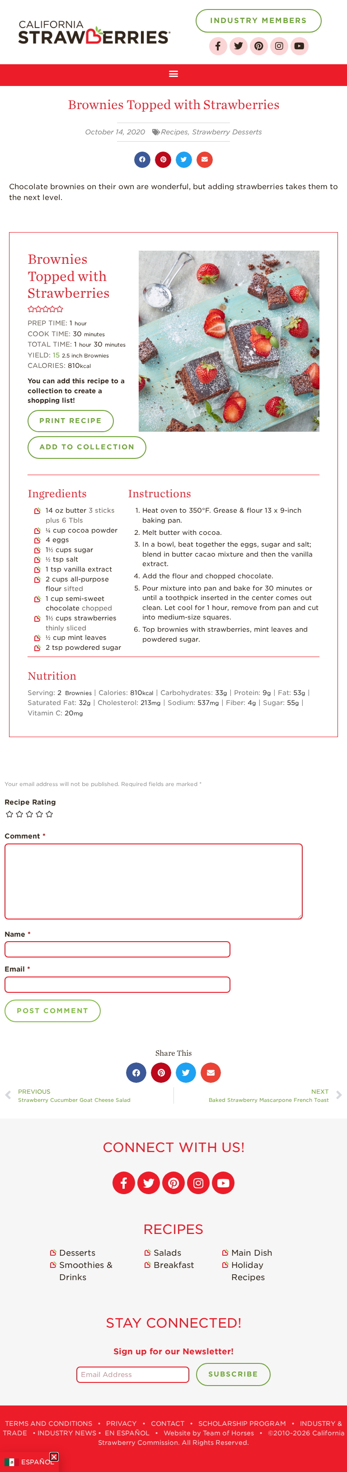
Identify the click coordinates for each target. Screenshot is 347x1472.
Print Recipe (70, 421)
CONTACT (167, 1423)
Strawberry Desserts (227, 132)
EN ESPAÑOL (127, 1433)
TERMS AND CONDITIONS (48, 1423)
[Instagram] (279, 46)
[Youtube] (300, 46)
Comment (25, 836)
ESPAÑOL (37, 1462)
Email (17, 969)
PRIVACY (121, 1423)
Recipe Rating (30, 802)
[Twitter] (239, 46)
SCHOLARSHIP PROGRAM (242, 1423)
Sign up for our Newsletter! (173, 1351)
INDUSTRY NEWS (67, 1433)
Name (18, 934)
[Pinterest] (259, 46)
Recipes (174, 132)
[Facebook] (218, 46)
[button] (173, 72)
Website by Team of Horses (209, 1433)
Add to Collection (87, 447)
